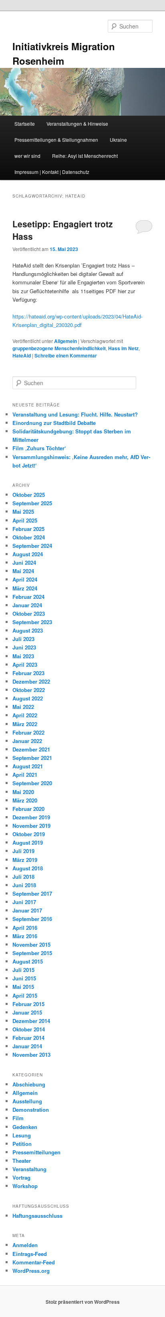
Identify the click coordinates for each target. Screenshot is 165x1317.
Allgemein (65, 341)
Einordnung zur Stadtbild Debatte (54, 423)
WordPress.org (31, 1270)
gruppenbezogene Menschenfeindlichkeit (59, 348)
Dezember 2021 (31, 749)
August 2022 (27, 698)
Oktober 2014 (28, 1029)
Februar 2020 (28, 809)
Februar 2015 (28, 1004)
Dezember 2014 (31, 1021)
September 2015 (32, 953)
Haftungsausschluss (37, 1215)
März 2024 (24, 588)
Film (18, 1118)
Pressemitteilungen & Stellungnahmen (56, 139)
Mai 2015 (23, 986)
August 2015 (27, 961)
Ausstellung (27, 1101)
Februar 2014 (28, 1037)
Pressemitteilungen (36, 1152)
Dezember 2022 (31, 681)
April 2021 (24, 774)
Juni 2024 (24, 562)
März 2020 (24, 800)
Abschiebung (28, 1084)
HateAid (21, 355)
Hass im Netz (123, 348)
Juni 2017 (24, 902)
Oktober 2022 (28, 690)
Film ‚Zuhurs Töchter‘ (39, 448)
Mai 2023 (23, 656)
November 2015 (31, 944)
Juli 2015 (23, 970)
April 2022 (24, 715)
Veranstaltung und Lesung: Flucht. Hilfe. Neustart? (75, 414)
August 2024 (27, 554)
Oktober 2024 (28, 537)
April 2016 (24, 927)
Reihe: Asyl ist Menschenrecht (85, 155)
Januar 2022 (27, 741)
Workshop (25, 1186)
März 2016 (24, 936)
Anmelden (25, 1245)
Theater (21, 1160)
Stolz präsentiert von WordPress (83, 1301)
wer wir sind (27, 155)
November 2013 (31, 1054)
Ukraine (118, 139)
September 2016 (32, 919)
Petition (22, 1144)
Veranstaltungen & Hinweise (77, 123)
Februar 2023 (28, 673)
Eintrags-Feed (29, 1254)
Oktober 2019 (28, 834)
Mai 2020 (23, 792)
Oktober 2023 (28, 613)
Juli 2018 (23, 876)
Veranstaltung (29, 1169)
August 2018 (27, 868)
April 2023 (24, 664)
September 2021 (32, 758)
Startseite (24, 123)
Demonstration (30, 1109)
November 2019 (31, 825)
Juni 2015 (24, 978)
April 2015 (24, 995)
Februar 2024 (28, 596)
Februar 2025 (28, 529)
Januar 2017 (27, 910)
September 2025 (32, 503)
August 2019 (27, 842)
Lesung (21, 1135)
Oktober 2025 (28, 494)
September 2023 (32, 622)
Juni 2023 (24, 647)
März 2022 (24, 724)
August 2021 (27, 766)
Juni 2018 (24, 885)
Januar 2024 (27, 605)
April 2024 (24, 579)
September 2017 (32, 893)
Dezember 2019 (31, 817)
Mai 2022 (23, 707)
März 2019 (24, 860)
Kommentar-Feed (33, 1262)
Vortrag (21, 1177)
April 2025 (24, 520)
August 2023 (27, 630)
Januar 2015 (27, 1012)
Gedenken (24, 1127)
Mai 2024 (23, 571)
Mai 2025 (23, 511)
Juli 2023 (23, 639)
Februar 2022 (28, 732)
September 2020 (32, 783)
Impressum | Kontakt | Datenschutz (51, 171)
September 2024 (32, 545)
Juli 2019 (23, 851)
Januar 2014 (27, 1046)
